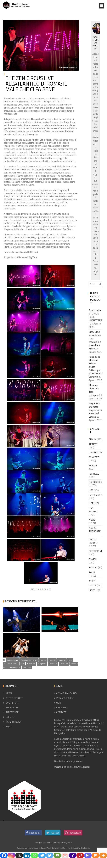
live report (53, 663)
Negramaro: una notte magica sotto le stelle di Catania (21, 618)
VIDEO (92, 590)
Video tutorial (84, 847)
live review (64, 663)
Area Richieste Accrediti (44, 847)
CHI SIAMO (61, 707)
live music (31, 663)
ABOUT (9, 726)
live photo (42, 663)
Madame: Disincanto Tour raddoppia (94, 390)
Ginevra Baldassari (11, 663)
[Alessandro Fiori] (58, 550)
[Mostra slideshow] (41, 589)
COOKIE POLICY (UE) (66, 693)
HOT (91, 490)
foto (70, 660)
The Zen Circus (14, 667)
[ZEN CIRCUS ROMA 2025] (24, 367)
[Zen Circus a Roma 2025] (58, 344)
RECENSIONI (95, 551)
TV (90, 580)
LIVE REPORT (69, 23)
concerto (62, 660)
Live (22, 663)
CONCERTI (56, 23)
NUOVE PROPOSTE (95, 529)
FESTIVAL (94, 474)
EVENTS (9, 717)
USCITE (92, 585)
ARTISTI (93, 444)
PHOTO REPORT (68, 26)
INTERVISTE (95, 495)
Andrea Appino (12, 660)
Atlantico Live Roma (29, 660)
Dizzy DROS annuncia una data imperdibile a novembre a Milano (95, 340)
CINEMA (93, 452)
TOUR (92, 572)
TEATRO (93, 567)
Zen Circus (27, 667)
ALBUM (92, 439)
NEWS (92, 520)
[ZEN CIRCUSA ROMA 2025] (24, 390)
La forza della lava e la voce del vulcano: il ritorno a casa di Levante (19, 637)
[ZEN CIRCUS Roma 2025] (24, 276)
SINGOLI (93, 559)
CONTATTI (61, 712)
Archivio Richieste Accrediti (66, 847)
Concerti (52, 660)
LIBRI (91, 503)
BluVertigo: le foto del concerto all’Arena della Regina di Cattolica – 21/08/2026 (59, 611)
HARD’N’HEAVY (13, 722)
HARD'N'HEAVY (95, 483)
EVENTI (93, 465)
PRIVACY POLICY (64, 698)
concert (43, 660)
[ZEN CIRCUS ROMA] (58, 276)
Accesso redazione (25, 847)
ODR (58, 703)
